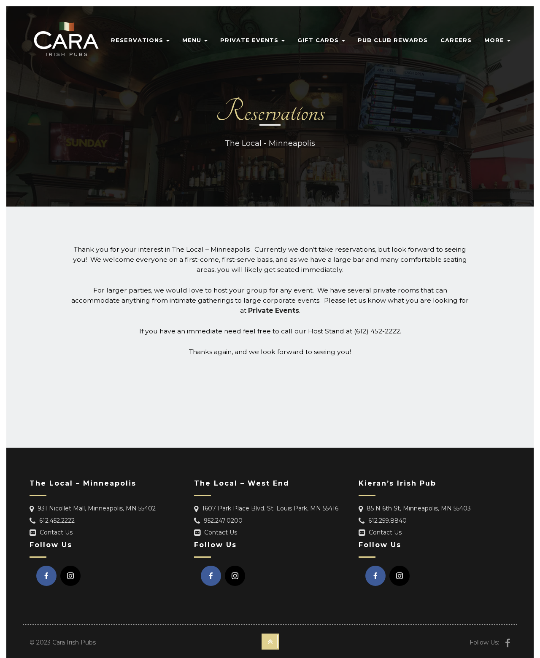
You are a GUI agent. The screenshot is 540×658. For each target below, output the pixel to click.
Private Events (250, 40)
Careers (456, 40)
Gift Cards (319, 40)
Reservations (138, 40)
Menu (192, 40)
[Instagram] (70, 576)
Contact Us (56, 532)
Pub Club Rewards (393, 40)
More (495, 40)
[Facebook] (46, 576)
